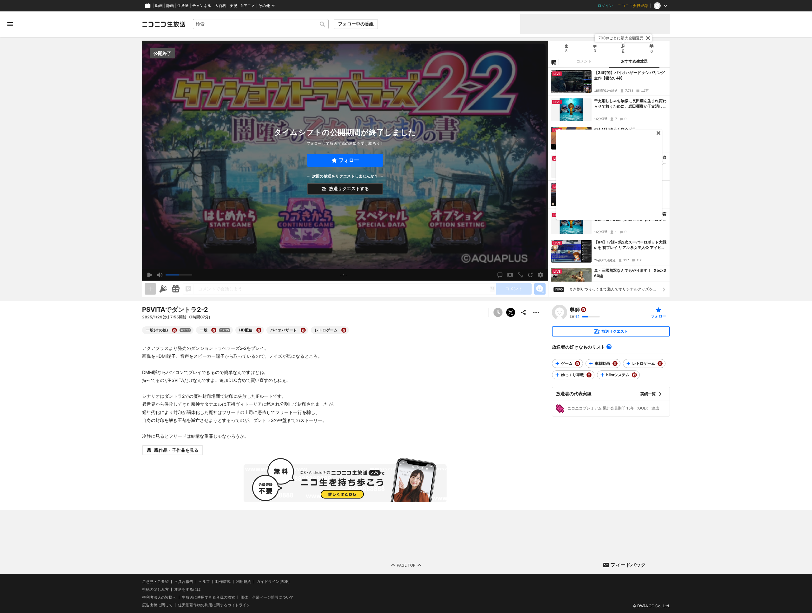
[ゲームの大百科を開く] (577, 363)
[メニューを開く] (10, 24)
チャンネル (201, 6)
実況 (233, 6)
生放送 (183, 6)
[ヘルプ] (609, 346)
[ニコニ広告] (163, 289)
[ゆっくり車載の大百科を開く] (589, 374)
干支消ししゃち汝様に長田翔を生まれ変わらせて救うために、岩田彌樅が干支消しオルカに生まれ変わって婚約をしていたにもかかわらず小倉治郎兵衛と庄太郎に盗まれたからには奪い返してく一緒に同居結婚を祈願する (630, 103)
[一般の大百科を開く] (213, 330)
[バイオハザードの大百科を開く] (303, 330)
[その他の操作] (536, 312)
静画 (170, 6)
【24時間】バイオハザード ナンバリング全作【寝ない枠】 (629, 75)
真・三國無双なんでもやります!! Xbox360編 (630, 273)
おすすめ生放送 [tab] (634, 61)
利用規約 (243, 581)
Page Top (406, 565)
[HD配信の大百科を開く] (258, 330)
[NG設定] (553, 62)
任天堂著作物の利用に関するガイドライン (214, 605)
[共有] (523, 312)
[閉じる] (648, 38)
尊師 (575, 309)
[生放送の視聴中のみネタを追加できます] (150, 289)
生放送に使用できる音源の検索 (208, 597)
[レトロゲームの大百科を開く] (343, 330)
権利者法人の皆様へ (159, 597)
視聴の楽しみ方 (155, 589)
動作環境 (223, 581)
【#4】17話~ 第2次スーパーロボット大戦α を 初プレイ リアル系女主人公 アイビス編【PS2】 (630, 245)
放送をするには (187, 589)
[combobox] (261, 24)
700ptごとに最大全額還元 (621, 38)
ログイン (605, 6)
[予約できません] (498, 312)
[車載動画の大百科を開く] (615, 363)
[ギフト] (175, 289)
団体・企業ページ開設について (267, 597)
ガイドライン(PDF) (273, 581)
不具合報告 (183, 581)
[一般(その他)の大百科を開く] (174, 330)
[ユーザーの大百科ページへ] (583, 309)
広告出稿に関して (157, 605)
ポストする (510, 312)
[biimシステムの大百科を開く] (634, 374)
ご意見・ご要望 (155, 581)
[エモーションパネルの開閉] (540, 289)
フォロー (349, 160)
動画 (159, 6)
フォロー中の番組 (356, 23)
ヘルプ (204, 581)
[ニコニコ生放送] (163, 24)
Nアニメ (248, 6)
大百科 (220, 6)
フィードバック (628, 565)
